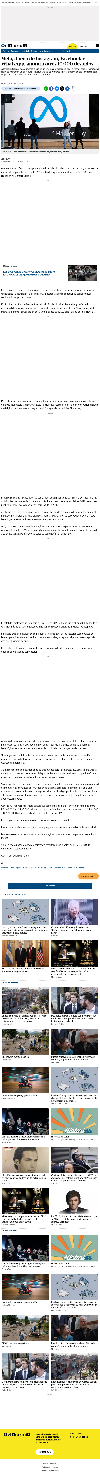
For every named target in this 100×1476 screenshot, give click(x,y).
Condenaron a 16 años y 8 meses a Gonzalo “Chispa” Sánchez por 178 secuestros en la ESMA (72, 930)
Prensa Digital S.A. (50, 1463)
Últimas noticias (9, 1230)
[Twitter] (62, 88)
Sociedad (25, 51)
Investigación (45, 51)
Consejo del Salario (43, 2)
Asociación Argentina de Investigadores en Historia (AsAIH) (73, 1140)
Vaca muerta (86, 2)
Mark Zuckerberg (39, 868)
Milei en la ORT (20, 2)
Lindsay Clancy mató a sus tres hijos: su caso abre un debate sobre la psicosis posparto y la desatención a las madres (25, 930)
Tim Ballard (52, 2)
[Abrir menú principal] (97, 45)
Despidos (26, 868)
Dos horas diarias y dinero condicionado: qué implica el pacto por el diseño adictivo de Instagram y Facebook (73, 1018)
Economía (15, 51)
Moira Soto (55, 1062)
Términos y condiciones (50, 1471)
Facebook (69, 868)
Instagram (59, 868)
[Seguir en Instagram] (80, 1437)
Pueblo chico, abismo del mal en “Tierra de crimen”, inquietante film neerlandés (73, 1058)
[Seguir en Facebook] (73, 1437)
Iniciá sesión (83, 46)
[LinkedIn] (67, 88)
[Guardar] (73, 88)
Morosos (27, 2)
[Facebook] (51, 88)
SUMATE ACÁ (44, 1452)
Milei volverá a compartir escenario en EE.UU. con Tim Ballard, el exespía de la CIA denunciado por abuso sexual (74, 971)
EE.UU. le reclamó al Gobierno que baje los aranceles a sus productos (23, 970)
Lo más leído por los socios (14, 894)
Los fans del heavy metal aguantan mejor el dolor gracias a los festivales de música (23, 1138)
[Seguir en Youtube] (83, 1437)
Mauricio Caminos (57, 977)
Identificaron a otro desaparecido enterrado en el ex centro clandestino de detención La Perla (24, 1178)
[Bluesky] (57, 88)
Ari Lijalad (64, 2)
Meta (51, 868)
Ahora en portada (10, 982)
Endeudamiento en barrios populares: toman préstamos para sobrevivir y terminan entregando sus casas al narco (24, 1018)
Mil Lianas (57, 51)
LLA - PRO (94, 2)
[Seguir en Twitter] (71, 1437)
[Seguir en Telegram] (77, 1437)
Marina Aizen (6, 1060)
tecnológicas (15, 868)
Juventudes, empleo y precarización (20, 1095)
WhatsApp (80, 868)
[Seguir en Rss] (87, 1437)
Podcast (66, 51)
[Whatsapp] (46, 88)
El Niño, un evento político (15, 1056)
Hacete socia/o (72, 46)
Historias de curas (60, 1136)
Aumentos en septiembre (75, 2)
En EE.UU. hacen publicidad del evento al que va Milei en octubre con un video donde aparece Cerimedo (74, 1219)
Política (6, 51)
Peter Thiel (34, 2)
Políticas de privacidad (50, 1467)
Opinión (34, 51)
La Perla (59, 2)
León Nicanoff (7, 1024)
